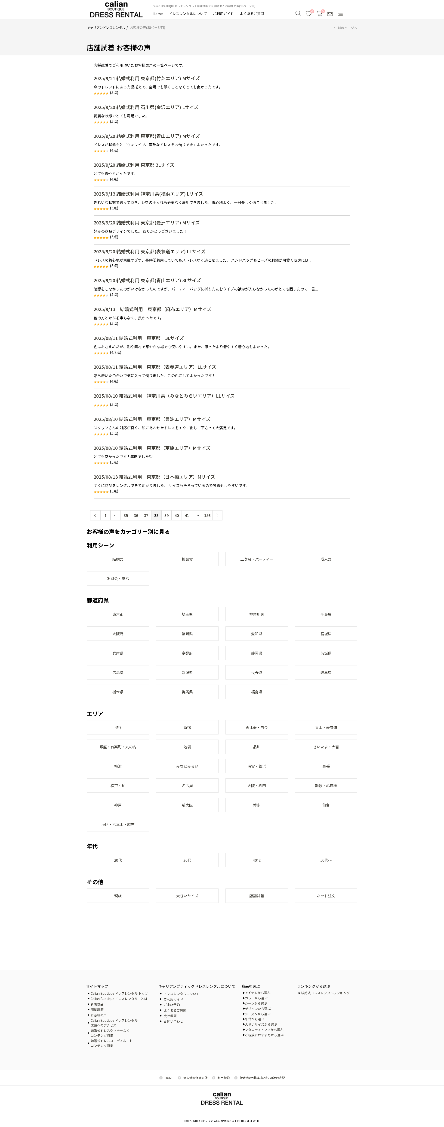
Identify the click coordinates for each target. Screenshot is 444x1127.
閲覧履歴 (97, 1009)
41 (187, 515)
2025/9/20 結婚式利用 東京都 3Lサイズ (134, 164)
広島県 (117, 672)
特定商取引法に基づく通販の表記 (262, 1078)
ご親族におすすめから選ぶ (264, 1035)
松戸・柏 (118, 785)
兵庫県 (117, 653)
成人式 (326, 559)
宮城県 (326, 633)
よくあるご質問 (252, 13)
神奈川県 (256, 614)
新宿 (187, 727)
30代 (187, 860)
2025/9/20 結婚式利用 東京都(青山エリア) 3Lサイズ (147, 280)
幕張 (326, 766)
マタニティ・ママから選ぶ (264, 1029)
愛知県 (256, 633)
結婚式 (117, 559)
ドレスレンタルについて (188, 13)
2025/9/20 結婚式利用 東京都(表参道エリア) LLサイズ (150, 251)
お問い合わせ (173, 1021)
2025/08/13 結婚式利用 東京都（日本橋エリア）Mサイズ (154, 476)
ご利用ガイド (223, 13)
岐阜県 (326, 672)
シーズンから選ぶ (258, 1014)
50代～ (326, 860)
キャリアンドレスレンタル (106, 27)
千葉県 (326, 614)
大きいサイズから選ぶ (261, 1024)
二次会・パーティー (256, 559)
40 (177, 515)
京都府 (187, 653)
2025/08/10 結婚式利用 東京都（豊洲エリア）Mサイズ (152, 419)
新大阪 (187, 805)
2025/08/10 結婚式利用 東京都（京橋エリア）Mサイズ (152, 447)
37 (146, 515)
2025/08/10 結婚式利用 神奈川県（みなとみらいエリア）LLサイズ (164, 395)
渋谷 (118, 727)
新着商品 (97, 1004)
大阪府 (117, 633)
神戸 (118, 805)
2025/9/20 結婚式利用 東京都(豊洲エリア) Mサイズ (147, 222)
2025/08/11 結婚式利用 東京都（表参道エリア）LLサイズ (155, 366)
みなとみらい (187, 766)
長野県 (256, 672)
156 (207, 515)
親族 (118, 895)
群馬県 (187, 692)
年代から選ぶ (254, 1019)
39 (166, 515)
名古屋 (187, 785)
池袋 (187, 746)
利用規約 (224, 1078)
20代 (118, 860)
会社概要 (170, 1015)
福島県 (256, 692)
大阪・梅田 (256, 785)
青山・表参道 (326, 727)
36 (136, 515)
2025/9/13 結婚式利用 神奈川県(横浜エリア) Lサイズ (148, 193)
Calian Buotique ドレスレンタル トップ (119, 993)
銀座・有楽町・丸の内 (117, 746)
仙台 (326, 805)
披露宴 (187, 559)
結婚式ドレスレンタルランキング (325, 993)
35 (126, 515)
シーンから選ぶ (256, 1003)
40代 (257, 860)
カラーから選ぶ (256, 998)
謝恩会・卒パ (118, 578)
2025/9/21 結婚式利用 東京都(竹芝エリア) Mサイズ (147, 78)
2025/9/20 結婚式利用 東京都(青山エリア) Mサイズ (147, 136)
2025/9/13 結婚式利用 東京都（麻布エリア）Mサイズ (152, 309)
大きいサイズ (187, 895)
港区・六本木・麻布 (118, 824)
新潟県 (187, 672)
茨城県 (326, 653)
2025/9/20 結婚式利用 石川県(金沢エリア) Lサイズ (146, 107)
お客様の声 (99, 1015)
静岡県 (256, 653)
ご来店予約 (172, 1004)
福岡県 (187, 633)
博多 (256, 805)
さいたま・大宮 (326, 746)
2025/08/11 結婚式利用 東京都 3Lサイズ (139, 338)
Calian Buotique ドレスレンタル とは (119, 998)
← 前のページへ (345, 27)
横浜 (118, 766)
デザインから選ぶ (258, 1008)
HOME (169, 1078)
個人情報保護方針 (195, 1078)
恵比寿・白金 (257, 727)
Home (158, 13)
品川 (256, 746)
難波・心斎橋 (326, 785)
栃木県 (117, 692)
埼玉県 (187, 614)
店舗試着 (256, 895)
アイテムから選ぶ (258, 992)
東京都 (117, 614)
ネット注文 (326, 895)
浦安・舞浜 (256, 766)
